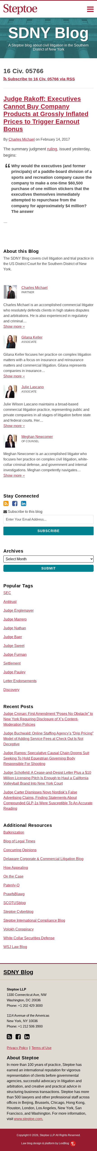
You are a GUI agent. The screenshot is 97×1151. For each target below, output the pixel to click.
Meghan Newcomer (37, 437)
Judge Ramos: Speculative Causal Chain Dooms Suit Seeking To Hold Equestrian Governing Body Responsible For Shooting (46, 758)
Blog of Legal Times (19, 841)
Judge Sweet (13, 646)
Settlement (12, 663)
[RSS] (6, 503)
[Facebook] (14, 503)
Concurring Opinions (20, 850)
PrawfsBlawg (14, 894)
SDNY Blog (18, 972)
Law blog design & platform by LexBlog (45, 1143)
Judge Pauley (14, 672)
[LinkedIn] (23, 503)
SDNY (48, 32)
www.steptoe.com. (28, 1119)
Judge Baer (12, 637)
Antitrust (9, 602)
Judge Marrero (15, 619)
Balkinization (13, 832)
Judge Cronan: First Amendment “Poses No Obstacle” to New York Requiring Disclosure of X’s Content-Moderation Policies (48, 719)
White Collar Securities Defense (29, 938)
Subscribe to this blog (24, 512)
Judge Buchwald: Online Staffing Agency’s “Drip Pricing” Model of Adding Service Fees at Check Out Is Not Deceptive (48, 738)
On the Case (13, 876)
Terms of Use (41, 1048)
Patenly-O (11, 885)
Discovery (11, 690)
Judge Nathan (14, 628)
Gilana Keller (31, 337)
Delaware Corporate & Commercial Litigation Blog (43, 859)
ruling (52, 149)
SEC (7, 593)
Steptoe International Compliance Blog (34, 920)
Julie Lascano (32, 387)
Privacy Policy (17, 1048)
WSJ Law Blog (15, 947)
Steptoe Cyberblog (18, 912)
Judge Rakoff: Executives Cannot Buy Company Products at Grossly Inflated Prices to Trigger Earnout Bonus (45, 114)
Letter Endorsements (20, 681)
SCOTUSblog (14, 903)
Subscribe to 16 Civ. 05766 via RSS (41, 79)
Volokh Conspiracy (18, 929)
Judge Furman (15, 654)
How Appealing (15, 868)
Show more (13, 326)
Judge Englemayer (18, 610)
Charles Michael (22, 139)
